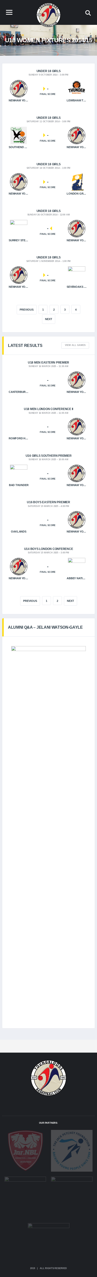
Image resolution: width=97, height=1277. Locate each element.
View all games (75, 345)
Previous (30, 600)
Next (48, 319)
